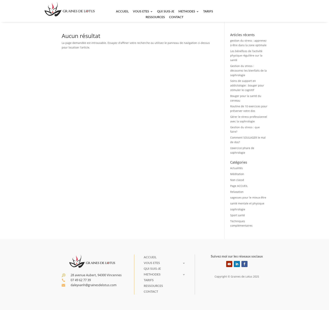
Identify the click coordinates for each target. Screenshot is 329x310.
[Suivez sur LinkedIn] (237, 264)
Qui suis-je (165, 11)
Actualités (236, 168)
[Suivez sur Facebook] (244, 264)
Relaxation (237, 192)
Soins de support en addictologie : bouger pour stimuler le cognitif (247, 85)
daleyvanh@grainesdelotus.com (94, 285)
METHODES (186, 11)
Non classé (237, 180)
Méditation (237, 174)
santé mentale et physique (247, 203)
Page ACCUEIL (239, 186)
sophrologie (237, 209)
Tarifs (208, 11)
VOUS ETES (141, 11)
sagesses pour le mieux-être (248, 197)
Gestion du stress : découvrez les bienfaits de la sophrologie (248, 70)
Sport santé (237, 215)
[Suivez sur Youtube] (229, 264)
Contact (176, 17)
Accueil (122, 11)
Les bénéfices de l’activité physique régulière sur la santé (246, 55)
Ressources (155, 17)
